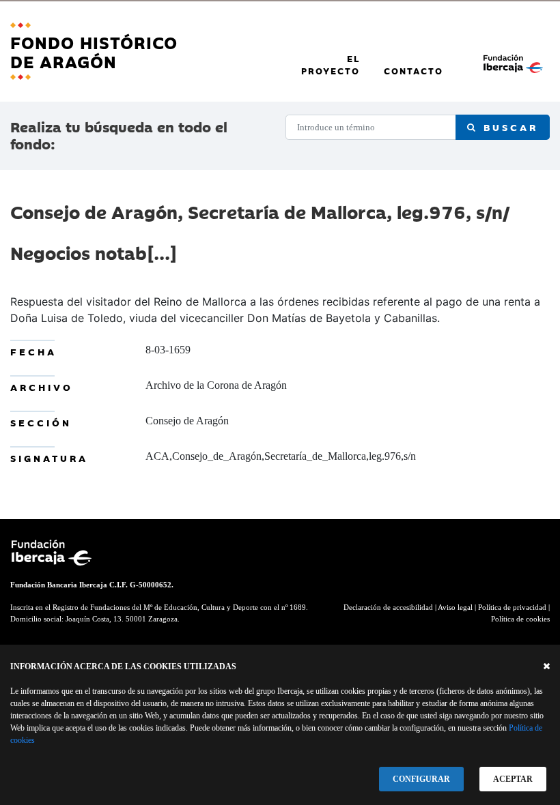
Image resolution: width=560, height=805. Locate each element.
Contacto (413, 70)
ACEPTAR (513, 779)
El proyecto (330, 64)
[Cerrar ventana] (547, 666)
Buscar (508, 127)
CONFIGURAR (421, 779)
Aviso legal (455, 607)
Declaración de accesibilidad (388, 607)
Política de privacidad (512, 607)
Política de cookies (520, 619)
